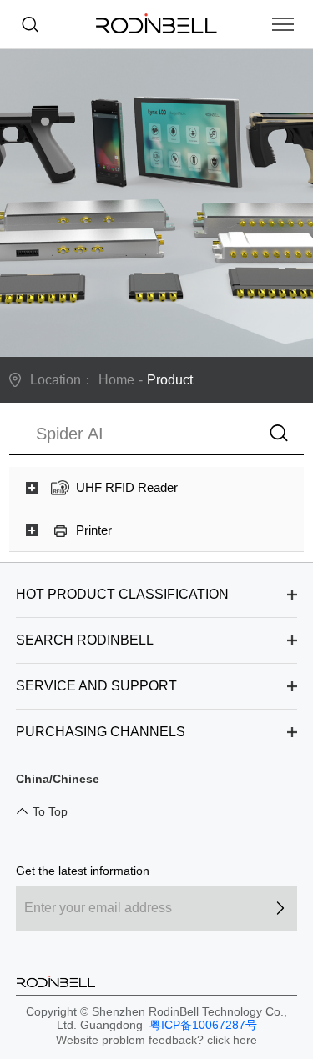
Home (116, 380)
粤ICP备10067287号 (201, 1024)
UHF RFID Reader (127, 487)
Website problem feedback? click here (156, 1039)
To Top (50, 811)
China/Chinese (57, 778)
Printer (94, 530)
